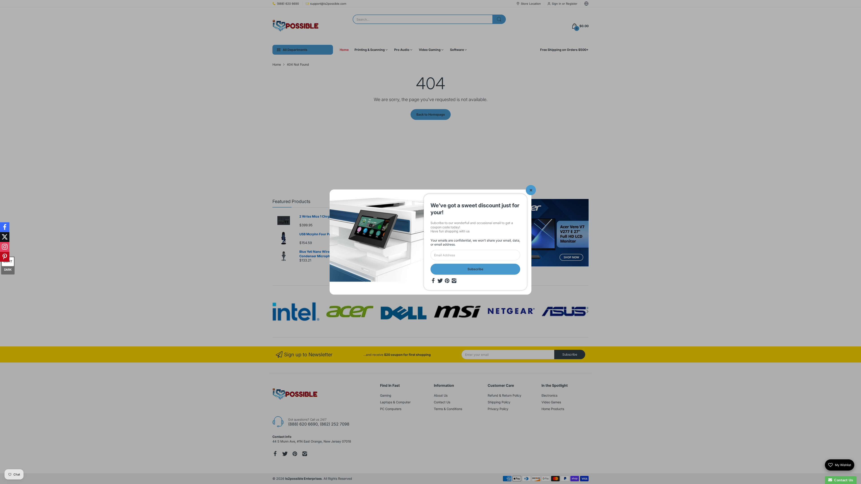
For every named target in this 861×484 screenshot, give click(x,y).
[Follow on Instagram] (4, 247)
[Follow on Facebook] (4, 227)
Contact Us (842, 480)
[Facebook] (433, 280)
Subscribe (475, 269)
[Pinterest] (447, 280)
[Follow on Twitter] (4, 237)
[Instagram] (454, 280)
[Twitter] (440, 280)
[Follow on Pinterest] (4, 257)
